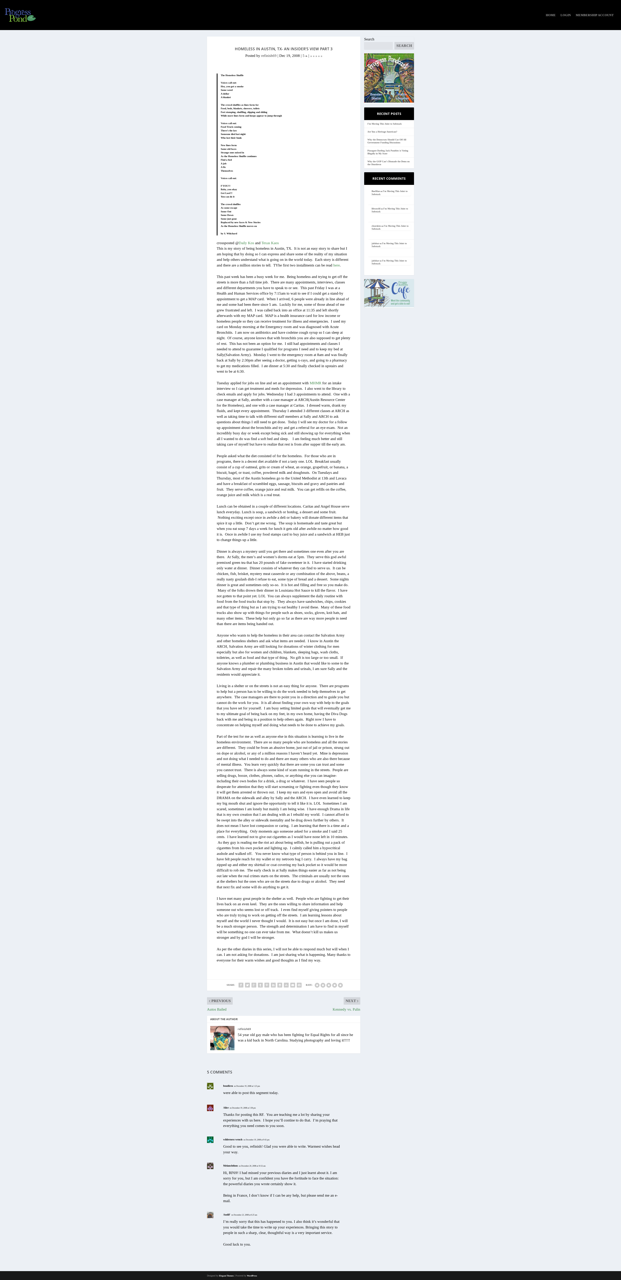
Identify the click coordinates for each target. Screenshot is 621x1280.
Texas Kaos (270, 243)
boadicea (228, 1085)
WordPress (252, 1276)
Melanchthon (230, 1165)
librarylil (376, 208)
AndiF (226, 1214)
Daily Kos (246, 243)
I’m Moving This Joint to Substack (384, 124)
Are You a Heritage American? (382, 132)
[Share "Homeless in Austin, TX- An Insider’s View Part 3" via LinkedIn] (273, 985)
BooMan (376, 191)
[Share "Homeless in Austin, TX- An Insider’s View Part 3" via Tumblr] (260, 985)
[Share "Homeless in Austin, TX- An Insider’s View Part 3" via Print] (299, 985)
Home (551, 15)
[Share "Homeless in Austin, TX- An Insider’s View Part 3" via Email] (292, 985)
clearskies (376, 226)
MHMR (315, 383)
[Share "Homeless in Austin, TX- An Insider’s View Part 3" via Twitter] (247, 985)
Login (566, 15)
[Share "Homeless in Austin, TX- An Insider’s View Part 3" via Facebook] (241, 985)
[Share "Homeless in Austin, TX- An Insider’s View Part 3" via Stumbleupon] (286, 985)
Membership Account (595, 15)
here (336, 265)
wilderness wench (232, 1139)
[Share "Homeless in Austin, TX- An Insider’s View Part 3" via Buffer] (280, 985)
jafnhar (375, 243)
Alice (226, 1107)
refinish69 (269, 56)
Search (369, 39)
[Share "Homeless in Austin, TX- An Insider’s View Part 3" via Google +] (254, 985)
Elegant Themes (226, 1276)
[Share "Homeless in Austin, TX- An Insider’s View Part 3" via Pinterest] (267, 985)
